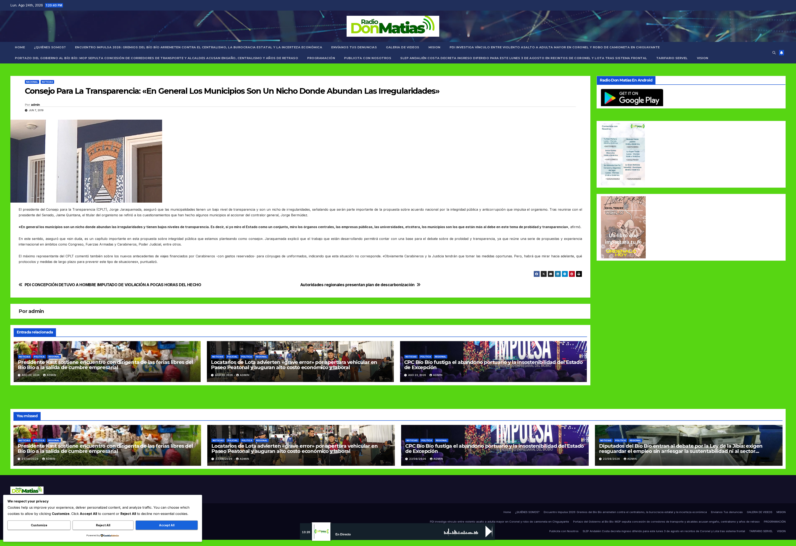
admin (35, 105)
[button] (774, 53)
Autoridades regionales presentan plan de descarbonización (357, 284)
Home (20, 47)
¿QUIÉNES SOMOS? (50, 47)
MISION (434, 47)
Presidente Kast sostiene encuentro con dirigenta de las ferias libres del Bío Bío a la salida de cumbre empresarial (105, 364)
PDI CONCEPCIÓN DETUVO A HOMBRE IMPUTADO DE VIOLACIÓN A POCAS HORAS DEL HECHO (113, 284)
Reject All (103, 525)
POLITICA (39, 356)
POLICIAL (232, 356)
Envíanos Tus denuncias (354, 47)
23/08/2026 (30, 458)
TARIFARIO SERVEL (672, 58)
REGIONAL (54, 356)
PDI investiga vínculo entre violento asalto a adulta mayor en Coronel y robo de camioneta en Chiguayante (555, 47)
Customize (39, 525)
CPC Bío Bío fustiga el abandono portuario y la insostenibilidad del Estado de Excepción (493, 364)
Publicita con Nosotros (367, 58)
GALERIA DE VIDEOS (402, 47)
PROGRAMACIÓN (321, 58)
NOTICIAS (47, 82)
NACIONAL (32, 82)
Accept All (167, 525)
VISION (702, 58)
